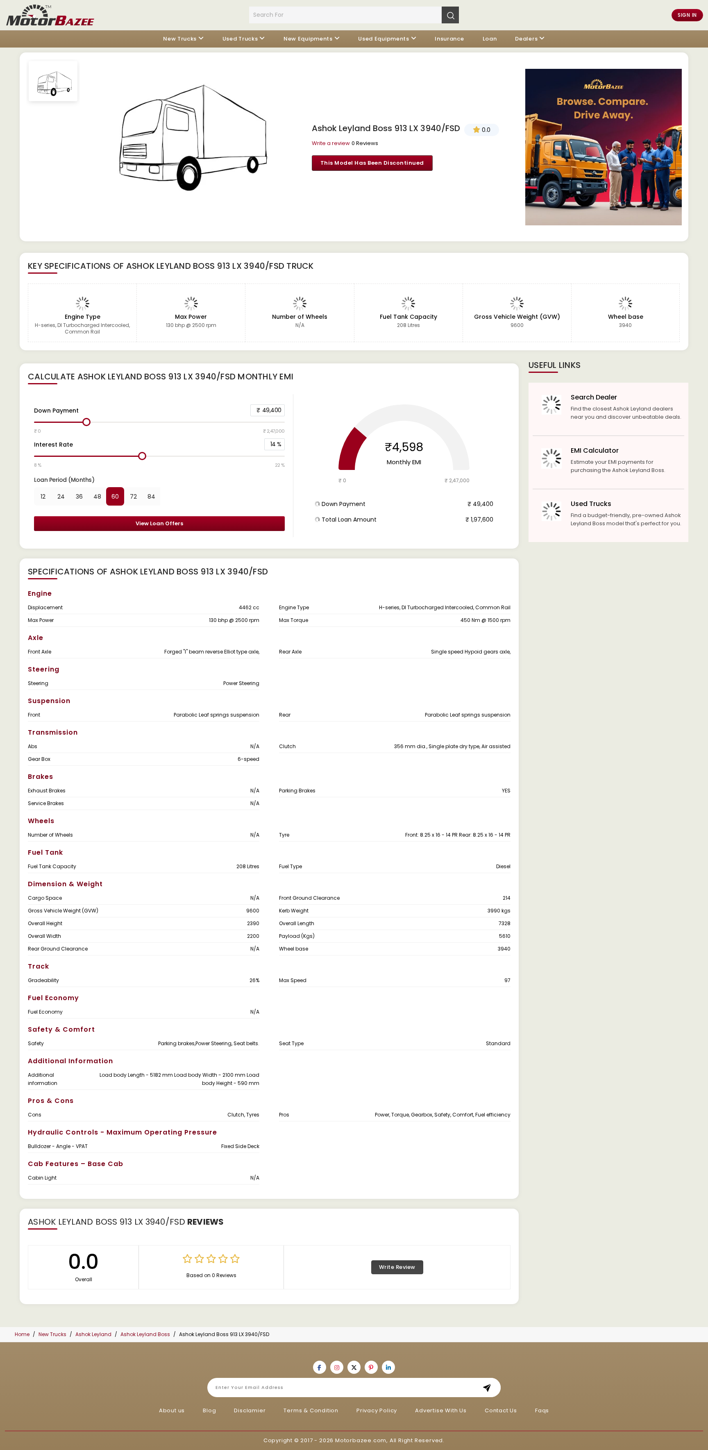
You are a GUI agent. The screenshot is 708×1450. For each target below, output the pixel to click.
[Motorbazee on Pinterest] (371, 1367)
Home (22, 1334)
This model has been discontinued (372, 163)
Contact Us (501, 1410)
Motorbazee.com (360, 1440)
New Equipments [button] (308, 39)
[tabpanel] (187, 127)
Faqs (542, 1410)
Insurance (449, 39)
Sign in (687, 14)
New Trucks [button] (180, 39)
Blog (209, 1410)
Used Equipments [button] (383, 39)
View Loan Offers (159, 523)
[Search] (450, 15)
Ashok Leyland (93, 1334)
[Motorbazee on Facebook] (319, 1367)
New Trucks (52, 1334)
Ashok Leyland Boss (145, 1334)
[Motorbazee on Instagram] (336, 1367)
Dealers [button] (526, 39)
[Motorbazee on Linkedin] (388, 1367)
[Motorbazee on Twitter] (354, 1367)
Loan (490, 39)
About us (172, 1410)
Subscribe (489, 1387)
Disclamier (250, 1410)
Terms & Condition (311, 1410)
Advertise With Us (441, 1410)
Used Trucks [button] (240, 39)
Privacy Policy (376, 1410)
